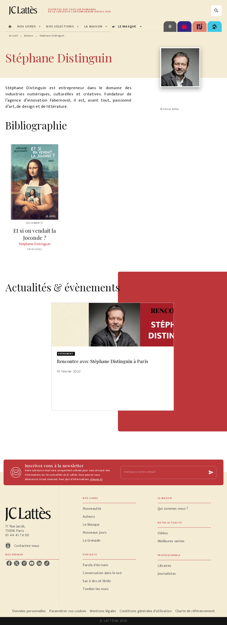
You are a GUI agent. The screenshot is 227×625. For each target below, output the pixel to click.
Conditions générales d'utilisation (146, 611)
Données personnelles (29, 611)
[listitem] (9, 563)
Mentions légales (103, 611)
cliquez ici (96, 479)
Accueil (13, 35)
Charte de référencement (195, 611)
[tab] (10, 26)
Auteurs (28, 35)
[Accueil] (24, 10)
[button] (113, 341)
